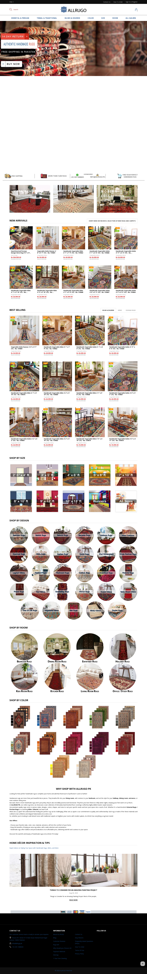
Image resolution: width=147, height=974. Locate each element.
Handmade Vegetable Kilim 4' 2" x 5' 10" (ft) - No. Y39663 (57, 439)
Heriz (120, 310)
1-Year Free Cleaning (60, 958)
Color (91, 18)
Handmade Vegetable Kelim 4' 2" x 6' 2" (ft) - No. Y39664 (126, 291)
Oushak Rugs (131, 310)
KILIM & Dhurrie (108, 310)
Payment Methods (59, 951)
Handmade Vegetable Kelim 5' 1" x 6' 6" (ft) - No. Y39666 (100, 252)
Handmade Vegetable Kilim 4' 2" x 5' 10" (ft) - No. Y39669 (47, 291)
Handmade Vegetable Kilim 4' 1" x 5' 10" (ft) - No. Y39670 (21, 291)
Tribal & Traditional (47, 18)
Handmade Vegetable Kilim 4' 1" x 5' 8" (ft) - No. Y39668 (73, 291)
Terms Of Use (79, 950)
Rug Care (56, 945)
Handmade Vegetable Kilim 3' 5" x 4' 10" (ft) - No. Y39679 (89, 439)
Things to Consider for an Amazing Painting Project (73, 890)
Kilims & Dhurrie (72, 18)
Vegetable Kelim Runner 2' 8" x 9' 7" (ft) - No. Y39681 (46, 252)
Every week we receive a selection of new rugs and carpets (112, 221)
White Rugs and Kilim (70, 192)
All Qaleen (131, 18)
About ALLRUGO (58, 934)
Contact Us (106, 2)
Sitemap (55, 955)
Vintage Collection (29, 191)
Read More (73, 900)
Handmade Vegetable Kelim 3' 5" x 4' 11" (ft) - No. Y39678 (122, 439)
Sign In (128, 2)
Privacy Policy (79, 954)
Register (135, 2)
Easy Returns (79, 938)
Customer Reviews (59, 941)
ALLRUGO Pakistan (66, 971)
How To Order (118, 2)
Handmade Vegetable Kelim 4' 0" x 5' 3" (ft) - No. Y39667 (100, 291)
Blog (54, 938)
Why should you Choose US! (62, 948)
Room (115, 18)
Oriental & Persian (20, 18)
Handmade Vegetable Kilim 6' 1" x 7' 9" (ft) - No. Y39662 (73, 252)
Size (103, 18)
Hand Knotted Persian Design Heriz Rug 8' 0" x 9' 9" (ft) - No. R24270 (20, 252)
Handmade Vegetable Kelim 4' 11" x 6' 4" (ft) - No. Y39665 (126, 252)
